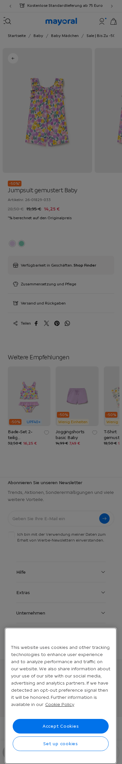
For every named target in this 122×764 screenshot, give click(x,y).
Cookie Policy (59, 704)
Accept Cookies (61, 726)
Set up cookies (60, 743)
